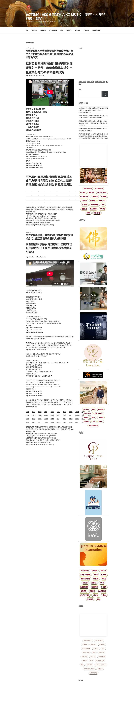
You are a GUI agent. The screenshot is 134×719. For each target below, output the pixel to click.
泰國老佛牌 (101, 656)
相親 (82, 665)
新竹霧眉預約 (82, 82)
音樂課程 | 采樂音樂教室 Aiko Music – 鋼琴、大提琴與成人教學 (65, 16)
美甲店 (102, 583)
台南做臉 (84, 204)
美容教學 (103, 196)
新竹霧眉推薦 (90, 82)
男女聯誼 (94, 570)
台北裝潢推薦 (102, 591)
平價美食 (103, 595)
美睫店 (104, 579)
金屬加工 (93, 644)
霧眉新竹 (69, 30)
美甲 (91, 660)
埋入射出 (86, 409)
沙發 (103, 648)
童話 (93, 417)
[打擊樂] (93, 256)
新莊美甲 (102, 82)
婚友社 (101, 421)
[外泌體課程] (93, 176)
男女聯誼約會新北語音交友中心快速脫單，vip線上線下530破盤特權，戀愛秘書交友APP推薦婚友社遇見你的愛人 (93, 123)
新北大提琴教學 (84, 595)
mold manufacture (100, 665)
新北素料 (89, 665)
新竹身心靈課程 (101, 192)
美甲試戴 (102, 209)
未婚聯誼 (86, 421)
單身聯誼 (86, 417)
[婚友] (93, 356)
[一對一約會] (93, 274)
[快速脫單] (93, 393)
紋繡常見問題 (84, 587)
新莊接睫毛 (94, 587)
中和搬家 (82, 192)
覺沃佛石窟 (93, 209)
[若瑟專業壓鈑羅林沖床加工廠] (93, 375)
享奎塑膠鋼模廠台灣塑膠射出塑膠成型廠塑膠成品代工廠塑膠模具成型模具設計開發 (49, 236)
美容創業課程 (94, 204)
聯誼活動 (103, 570)
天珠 (94, 421)
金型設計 (101, 652)
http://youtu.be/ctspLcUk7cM (35, 75)
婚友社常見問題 (93, 425)
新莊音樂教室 (96, 30)
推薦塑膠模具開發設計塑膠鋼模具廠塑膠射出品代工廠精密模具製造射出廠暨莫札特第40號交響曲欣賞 (49, 54)
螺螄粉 (88, 213)
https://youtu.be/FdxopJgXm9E (36, 257)
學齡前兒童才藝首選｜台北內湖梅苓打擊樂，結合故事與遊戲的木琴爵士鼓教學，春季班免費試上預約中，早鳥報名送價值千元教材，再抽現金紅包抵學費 (93, 136)
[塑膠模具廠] (93, 326)
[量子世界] (93, 554)
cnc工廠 (92, 656)
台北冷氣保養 (53, 30)
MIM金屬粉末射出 (89, 669)
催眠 (98, 599)
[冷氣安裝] (93, 503)
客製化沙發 (102, 200)
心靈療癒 (100, 409)
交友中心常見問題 (85, 575)
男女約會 (103, 575)
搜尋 (80, 89)
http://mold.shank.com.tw (34, 165)
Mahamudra (87, 413)
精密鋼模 (92, 591)
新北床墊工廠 (100, 660)
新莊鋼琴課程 (85, 570)
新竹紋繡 (97, 82)
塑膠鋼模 (83, 591)
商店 (93, 409)
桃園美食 (92, 200)
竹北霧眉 (86, 30)
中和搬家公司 (84, 196)
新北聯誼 (95, 595)
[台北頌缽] (93, 529)
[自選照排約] (93, 299)
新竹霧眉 (77, 30)
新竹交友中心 (93, 673)
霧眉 (61, 30)
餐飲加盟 (91, 192)
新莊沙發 (95, 648)
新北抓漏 (43, 30)
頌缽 (103, 204)
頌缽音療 (95, 579)
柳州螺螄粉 (90, 599)
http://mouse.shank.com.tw (34, 167)
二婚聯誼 (100, 417)
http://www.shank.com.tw (34, 163)
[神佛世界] (93, 239)
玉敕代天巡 (97, 213)
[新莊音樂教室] (93, 476)
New (27, 30)
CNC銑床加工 (99, 640)
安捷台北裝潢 (99, 413)
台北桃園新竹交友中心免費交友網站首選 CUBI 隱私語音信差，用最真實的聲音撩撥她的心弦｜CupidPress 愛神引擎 (93, 110)
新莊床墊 (101, 644)
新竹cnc (100, 669)
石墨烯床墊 (94, 196)
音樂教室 (84, 644)
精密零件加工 (88, 640)
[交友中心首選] (93, 451)
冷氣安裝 (34, 30)
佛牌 (94, 652)
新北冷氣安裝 (86, 648)
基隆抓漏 (84, 209)
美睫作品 (94, 583)
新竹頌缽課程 (88, 188)
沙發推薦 (103, 587)
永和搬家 (84, 200)
